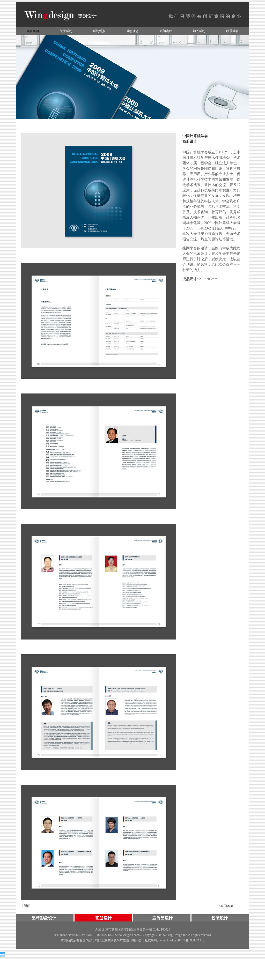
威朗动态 (132, 31)
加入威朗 (199, 31)
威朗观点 (99, 31)
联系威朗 (232, 31)
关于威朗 (66, 31)
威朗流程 (166, 31)
